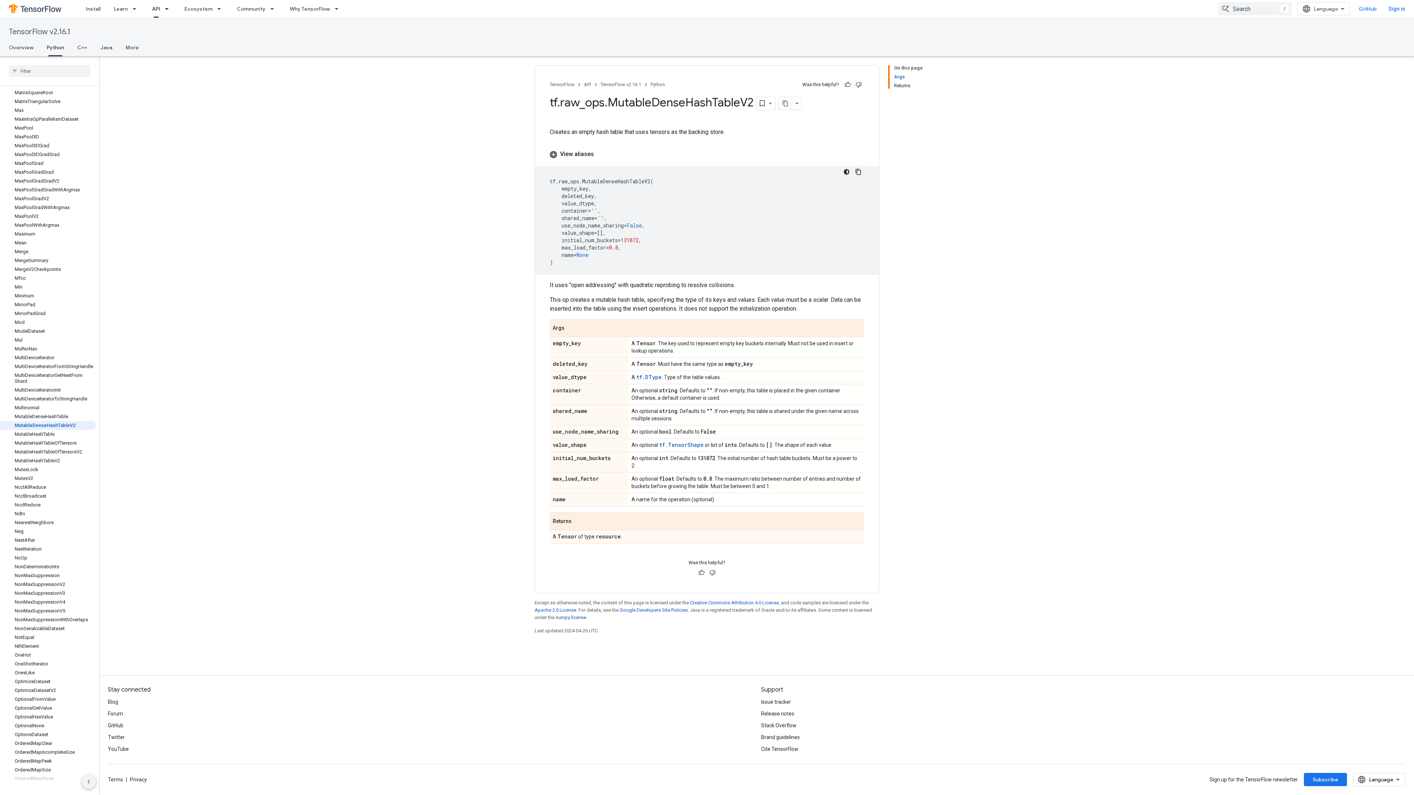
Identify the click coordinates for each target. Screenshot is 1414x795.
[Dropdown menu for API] (169, 9)
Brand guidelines (780, 737)
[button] (707, 154)
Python (55, 47)
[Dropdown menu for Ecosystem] (221, 9)
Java (106, 47)
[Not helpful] (858, 84)
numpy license (571, 617)
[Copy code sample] (858, 172)
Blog (113, 702)
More (132, 47)
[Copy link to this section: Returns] (578, 521)
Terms (115, 779)
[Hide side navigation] (88, 781)
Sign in (1397, 9)
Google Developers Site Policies (654, 610)
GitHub (1368, 9)
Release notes (777, 714)
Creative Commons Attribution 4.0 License (734, 602)
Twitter (116, 737)
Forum (115, 714)
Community (251, 9)
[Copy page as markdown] (785, 103)
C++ (82, 47)
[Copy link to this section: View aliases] (601, 154)
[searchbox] (49, 71)
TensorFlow (562, 84)
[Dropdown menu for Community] (274, 9)
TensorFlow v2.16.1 (39, 31)
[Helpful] (847, 84)
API (156, 9)
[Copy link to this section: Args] (571, 328)
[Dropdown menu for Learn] (136, 9)
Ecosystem (198, 9)
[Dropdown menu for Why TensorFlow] (339, 9)
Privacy (138, 779)
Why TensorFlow (310, 9)
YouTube (118, 749)
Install (93, 9)
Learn (121, 9)
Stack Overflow (778, 725)
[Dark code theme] (846, 172)
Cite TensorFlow (779, 749)
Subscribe (1325, 779)
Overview (21, 47)
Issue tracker (776, 702)
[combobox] (1255, 8)
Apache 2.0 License (555, 610)
